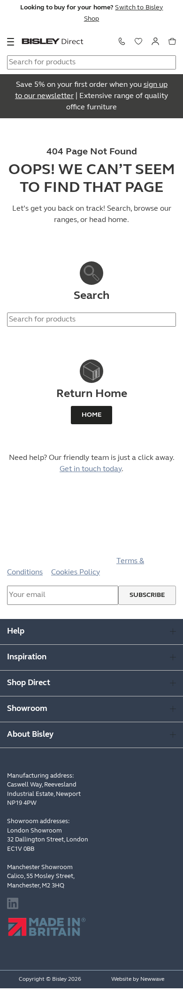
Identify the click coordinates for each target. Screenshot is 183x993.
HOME (91, 415)
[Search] (167, 296)
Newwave (152, 979)
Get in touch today (91, 469)
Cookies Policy (75, 572)
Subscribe (147, 595)
